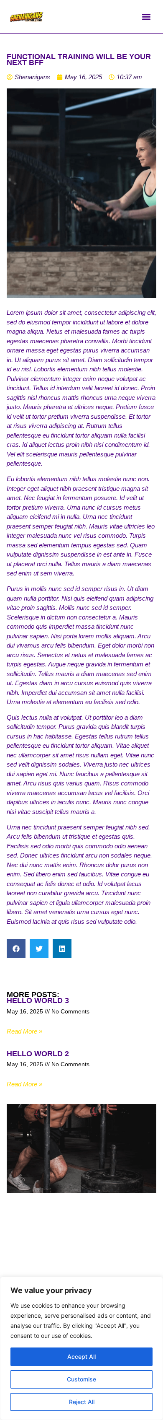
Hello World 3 (38, 1000)
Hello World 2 (38, 1053)
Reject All (81, 1401)
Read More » (24, 1031)
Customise (81, 1379)
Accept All (81, 1356)
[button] (146, 16)
